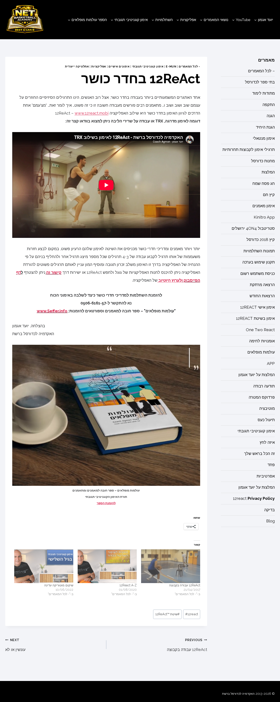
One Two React (260, 329)
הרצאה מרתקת (262, 285)
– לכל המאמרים (261, 71)
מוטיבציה (267, 408)
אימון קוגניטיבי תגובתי (148, 66)
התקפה (268, 105)
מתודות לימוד (263, 93)
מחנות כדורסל (263, 161)
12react (191, 614)
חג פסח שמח (263, 183)
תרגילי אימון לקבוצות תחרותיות (248, 149)
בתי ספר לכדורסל (260, 82)
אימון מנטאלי (264, 138)
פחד (271, 465)
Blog (270, 521)
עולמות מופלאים (261, 352)
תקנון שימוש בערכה (258, 262)
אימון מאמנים (263, 206)
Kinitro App (264, 217)
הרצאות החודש (262, 296)
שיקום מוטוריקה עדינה (58, 585)
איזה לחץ (267, 442)
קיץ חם (269, 195)
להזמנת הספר (106, 503)
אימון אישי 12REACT (257, 307)
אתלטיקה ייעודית (77, 66)
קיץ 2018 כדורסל (261, 239)
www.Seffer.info (52, 311)
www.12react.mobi (91, 113)
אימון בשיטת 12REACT (255, 318)
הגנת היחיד (265, 127)
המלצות (268, 172)
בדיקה (269, 510)
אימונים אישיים (119, 66)
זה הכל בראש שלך (259, 453)
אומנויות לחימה (262, 341)
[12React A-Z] (107, 566)
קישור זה (53, 272)
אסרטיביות (266, 476)
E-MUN (171, 66)
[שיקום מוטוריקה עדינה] (43, 566)
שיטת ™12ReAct (167, 614)
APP (271, 363)
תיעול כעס (266, 420)
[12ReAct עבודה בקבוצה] (170, 566)
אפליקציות (98, 66)
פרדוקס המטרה (262, 397)
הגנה (271, 116)
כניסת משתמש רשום (257, 273)
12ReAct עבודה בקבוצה (184, 585)
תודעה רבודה (264, 386)
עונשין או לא (15, 645)
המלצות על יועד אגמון (256, 375)
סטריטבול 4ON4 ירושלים (253, 228)
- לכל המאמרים (189, 66)
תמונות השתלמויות (259, 251)
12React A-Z (128, 585)
